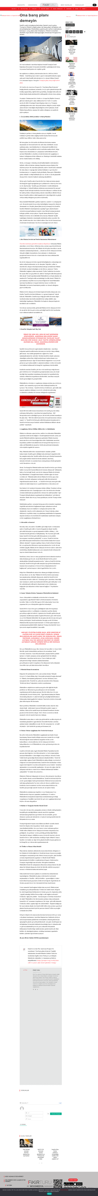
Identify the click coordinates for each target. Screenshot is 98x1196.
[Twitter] (37, 989)
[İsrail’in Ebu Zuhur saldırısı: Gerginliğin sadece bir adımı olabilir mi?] (55, 1143)
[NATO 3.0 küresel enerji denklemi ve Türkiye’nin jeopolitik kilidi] (40, 1143)
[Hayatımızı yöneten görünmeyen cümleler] (71, 59)
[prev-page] (39, 1163)
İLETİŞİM (9, 1185)
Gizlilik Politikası (64, 1189)
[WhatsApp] (77, 31)
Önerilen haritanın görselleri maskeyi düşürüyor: (35, 244)
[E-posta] (81, 31)
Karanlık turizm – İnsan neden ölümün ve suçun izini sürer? (72, 50)
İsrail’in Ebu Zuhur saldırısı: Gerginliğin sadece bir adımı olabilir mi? (55, 1154)
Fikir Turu (36, 970)
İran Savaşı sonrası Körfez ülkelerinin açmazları (26, 1153)
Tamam (49, 1193)
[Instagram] (35, 989)
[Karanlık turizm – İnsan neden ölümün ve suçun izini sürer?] (71, 42)
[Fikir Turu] (26, 1026)
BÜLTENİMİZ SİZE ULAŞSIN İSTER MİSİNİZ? (15, 1180)
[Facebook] (33, 989)
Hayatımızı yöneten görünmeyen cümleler (72, 66)
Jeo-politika (70, 25)
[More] (84, 31)
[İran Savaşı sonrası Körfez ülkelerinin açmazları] (26, 1143)
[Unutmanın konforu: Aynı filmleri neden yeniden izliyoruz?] (71, 92)
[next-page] (42, 1163)
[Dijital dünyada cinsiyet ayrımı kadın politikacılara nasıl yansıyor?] (71, 73)
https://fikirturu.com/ (37, 972)
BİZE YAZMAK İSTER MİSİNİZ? (14, 1176)
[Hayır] (96, 1192)
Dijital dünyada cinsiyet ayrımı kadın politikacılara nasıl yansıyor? (72, 82)
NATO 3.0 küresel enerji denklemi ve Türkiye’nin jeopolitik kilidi (41, 1154)
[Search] (94, 5)
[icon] (76, 1188)
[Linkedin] (74, 31)
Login (60, 1103)
